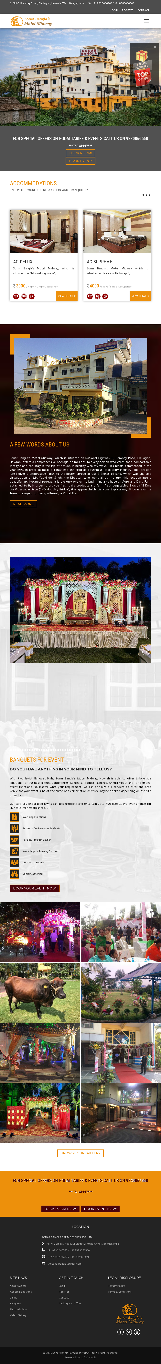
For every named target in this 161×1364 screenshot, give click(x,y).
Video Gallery (18, 1315)
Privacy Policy (116, 1286)
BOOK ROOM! (80, 153)
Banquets (15, 1303)
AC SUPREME (99, 262)
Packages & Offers (70, 1303)
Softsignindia (88, 1357)
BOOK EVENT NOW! (100, 1209)
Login (114, 10)
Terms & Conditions (120, 1292)
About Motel (18, 1286)
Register (64, 1292)
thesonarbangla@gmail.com (65, 1264)
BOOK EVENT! (80, 161)
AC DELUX (23, 262)
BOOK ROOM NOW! (60, 1209)
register (128, 10)
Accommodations (21, 1292)
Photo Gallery (18, 1309)
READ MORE (23, 504)
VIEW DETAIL (65, 296)
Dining (13, 1298)
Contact (143, 10)
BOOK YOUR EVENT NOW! (35, 888)
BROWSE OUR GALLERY (81, 1153)
